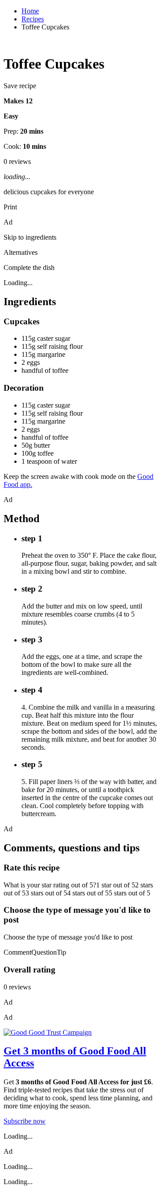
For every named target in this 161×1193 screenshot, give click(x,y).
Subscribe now (25, 1121)
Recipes (32, 19)
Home (30, 11)
